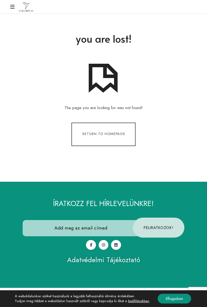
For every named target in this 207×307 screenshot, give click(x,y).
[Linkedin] (116, 245)
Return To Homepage (103, 134)
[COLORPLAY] (26, 7)
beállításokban (138, 301)
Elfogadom (174, 298)
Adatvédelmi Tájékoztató (103, 260)
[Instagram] (103, 245)
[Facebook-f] (91, 245)
